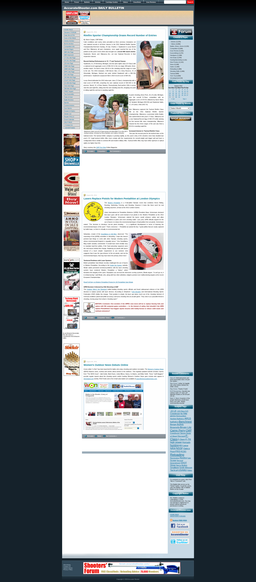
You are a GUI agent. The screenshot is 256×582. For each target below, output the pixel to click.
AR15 (188, 418)
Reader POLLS (69, 116)
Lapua (185, 445)
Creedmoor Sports (178, 433)
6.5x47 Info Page (69, 80)
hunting (174, 445)
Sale (189, 458)
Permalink (90, 151)
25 (182, 95)
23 (176, 95)
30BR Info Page (69, 69)
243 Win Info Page (70, 77)
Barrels (66, 102)
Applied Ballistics (177, 419)
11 (182, 91)
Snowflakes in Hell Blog (109, 234)
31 (179, 97)
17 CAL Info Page (69, 58)
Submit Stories (68, 568)
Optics (172, 66)
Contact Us (67, 566)
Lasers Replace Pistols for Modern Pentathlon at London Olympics (122, 198)
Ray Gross (173, 383)
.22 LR (173, 411)
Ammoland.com (89, 379)
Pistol (172, 451)
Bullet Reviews (69, 100)
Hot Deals (173, 57)
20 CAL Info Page (69, 60)
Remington (174, 458)
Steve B (172, 378)
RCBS (183, 451)
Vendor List (67, 114)
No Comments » (115, 151)
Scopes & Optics (69, 111)
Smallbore (174, 468)
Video (189, 470)
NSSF (179, 448)
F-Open (181, 439)
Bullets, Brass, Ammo (177, 46)
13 (187, 91)
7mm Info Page (69, 86)
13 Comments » (120, 317)
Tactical (172, 73)
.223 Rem (181, 411)
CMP (189, 430)
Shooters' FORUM (70, 32)
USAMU (182, 470)
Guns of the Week (70, 38)
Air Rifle (183, 413)
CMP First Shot (101, 147)
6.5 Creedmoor (179, 412)
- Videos (172, 44)
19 (185, 93)
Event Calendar (69, 119)
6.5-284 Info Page (70, 83)
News (108, 317)
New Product (174, 62)
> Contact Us (68, 125)
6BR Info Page (68, 52)
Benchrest (185, 421)
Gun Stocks (68, 108)
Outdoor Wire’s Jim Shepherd (97, 289)
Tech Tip (173, 76)
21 (170, 95)
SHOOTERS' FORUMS (177, 516)
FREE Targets (68, 91)
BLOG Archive (68, 44)
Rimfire (183, 458)
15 (173, 93)
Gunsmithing (174, 53)
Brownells (175, 427)
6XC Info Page (68, 74)
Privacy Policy (68, 569)
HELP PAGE (68, 122)
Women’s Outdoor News (156, 369)
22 (173, 95)
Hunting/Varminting (176, 60)
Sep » (185, 99)
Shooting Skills (174, 71)
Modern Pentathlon (114, 203)
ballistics (174, 422)
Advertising (67, 565)
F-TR (188, 439)
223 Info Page (68, 63)
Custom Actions (69, 105)
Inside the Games (116, 265)
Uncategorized (175, 78)
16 (176, 93)
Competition (101, 151)
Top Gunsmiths (69, 94)
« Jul (172, 99)
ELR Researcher (175, 391)
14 (170, 93)
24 (179, 95)
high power (176, 442)
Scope (173, 460)
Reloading (173, 69)
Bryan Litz (185, 427)
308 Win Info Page (70, 88)
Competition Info (69, 46)
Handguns (173, 55)
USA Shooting (136, 292)
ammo (173, 416)
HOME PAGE (68, 29)
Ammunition (181, 416)
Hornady (186, 442)
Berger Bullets (177, 424)
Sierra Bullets (181, 465)
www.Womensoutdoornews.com (146, 379)
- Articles (173, 41)
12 (185, 91)
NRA (173, 448)
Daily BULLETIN (69, 35)
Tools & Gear (68, 97)
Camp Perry (177, 430)
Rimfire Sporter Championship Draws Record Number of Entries (120, 35)
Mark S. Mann (174, 398)
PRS (177, 451)
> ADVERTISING (69, 128)
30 (176, 97)
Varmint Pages (68, 49)
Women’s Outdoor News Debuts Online (106, 365)
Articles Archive (69, 41)
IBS (180, 445)
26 (185, 95)
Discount (181, 436)
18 (182, 93)
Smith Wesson (185, 468)
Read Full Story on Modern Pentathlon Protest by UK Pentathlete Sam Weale (108, 282)
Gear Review (174, 51)
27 (187, 95)
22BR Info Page (69, 66)
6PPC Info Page (69, 72)
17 (179, 93)
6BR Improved (68, 55)
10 (179, 91)
